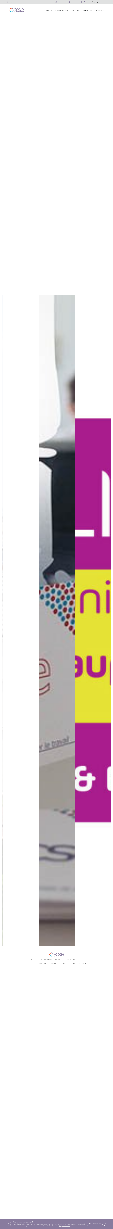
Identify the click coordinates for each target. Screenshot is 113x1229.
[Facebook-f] (7, 2)
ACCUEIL (49, 10)
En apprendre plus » (64, 1226)
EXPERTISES (76, 10)
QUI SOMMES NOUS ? (62, 10)
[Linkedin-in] (11, 2)
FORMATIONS (87, 10)
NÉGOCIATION (100, 10)
